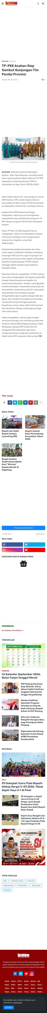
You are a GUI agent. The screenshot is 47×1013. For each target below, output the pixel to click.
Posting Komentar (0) (23, 528)
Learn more (17, 1003)
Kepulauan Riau (8, 985)
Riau (12, 988)
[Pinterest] (30, 402)
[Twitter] (15, 402)
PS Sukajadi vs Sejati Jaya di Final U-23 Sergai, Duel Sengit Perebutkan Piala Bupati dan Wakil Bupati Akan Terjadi (33, 803)
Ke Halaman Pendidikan (12, 630)
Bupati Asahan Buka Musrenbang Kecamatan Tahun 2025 (34, 435)
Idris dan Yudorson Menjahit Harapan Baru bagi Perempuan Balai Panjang (32, 721)
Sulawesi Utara (34, 992)
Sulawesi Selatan (8, 988)
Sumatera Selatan (21, 992)
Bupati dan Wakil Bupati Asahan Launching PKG (10, 434)
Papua (20, 988)
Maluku (40, 988)
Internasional (8, 885)
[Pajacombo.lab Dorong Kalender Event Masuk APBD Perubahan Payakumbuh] (10, 735)
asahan (13, 61)
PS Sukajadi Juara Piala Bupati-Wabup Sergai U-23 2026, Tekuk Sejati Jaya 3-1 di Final (22, 787)
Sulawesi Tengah (40, 992)
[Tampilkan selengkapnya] (41, 402)
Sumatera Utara (17, 881)
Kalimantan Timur (14, 985)
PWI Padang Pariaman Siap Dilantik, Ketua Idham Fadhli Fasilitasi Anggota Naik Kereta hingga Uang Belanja (32, 689)
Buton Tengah (27, 981)
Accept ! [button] (9, 1007)
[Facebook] (10, 402)
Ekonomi (31, 881)
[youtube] (34, 550)
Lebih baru (7, 534)
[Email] (36, 402)
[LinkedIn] (25, 402)
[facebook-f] (12, 544)
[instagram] (12, 550)
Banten (33, 981)
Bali (38, 981)
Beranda (5, 61)
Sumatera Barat (27, 992)
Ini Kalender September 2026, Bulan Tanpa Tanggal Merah (21, 676)
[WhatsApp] (20, 402)
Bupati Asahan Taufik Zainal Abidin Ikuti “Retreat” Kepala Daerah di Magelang (12, 464)
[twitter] (34, 544)
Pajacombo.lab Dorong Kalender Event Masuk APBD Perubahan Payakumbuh (32, 735)
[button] (3, 3)
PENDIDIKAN (8, 626)
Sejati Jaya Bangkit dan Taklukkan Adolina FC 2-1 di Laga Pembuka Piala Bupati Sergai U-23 (33, 819)
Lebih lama (40, 534)
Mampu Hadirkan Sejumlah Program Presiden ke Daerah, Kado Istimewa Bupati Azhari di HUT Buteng (32, 705)
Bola (5, 881)
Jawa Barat (40, 985)
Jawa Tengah (34, 985)
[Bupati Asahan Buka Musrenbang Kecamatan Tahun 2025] (35, 422)
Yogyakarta (8, 992)
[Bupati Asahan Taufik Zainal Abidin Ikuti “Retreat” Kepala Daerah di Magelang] (12, 450)
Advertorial (36, 885)
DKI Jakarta (21, 981)
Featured (6, 890)
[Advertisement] (23, 33)
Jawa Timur (27, 985)
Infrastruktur (22, 885)
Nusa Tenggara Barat (34, 988)
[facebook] (15, 973)
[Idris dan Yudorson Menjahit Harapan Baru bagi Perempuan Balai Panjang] (10, 721)
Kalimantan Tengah (21, 985)
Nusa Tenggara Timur (27, 988)
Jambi (7, 981)
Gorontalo (14, 981)
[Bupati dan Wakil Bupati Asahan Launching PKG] (12, 422)
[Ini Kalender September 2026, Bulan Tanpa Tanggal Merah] (23, 655)
